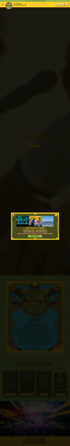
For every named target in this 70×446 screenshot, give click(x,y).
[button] (18, 221)
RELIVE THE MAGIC (61, 4)
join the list (35, 236)
